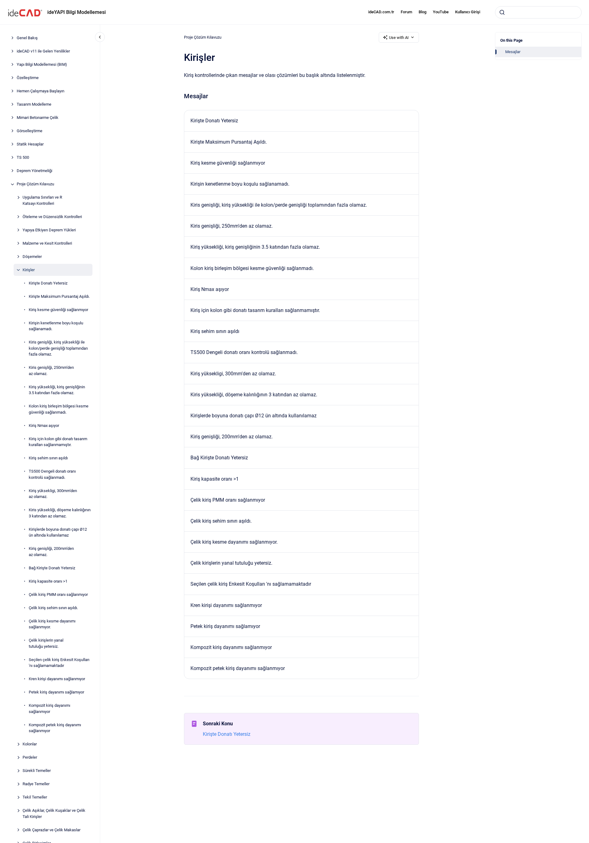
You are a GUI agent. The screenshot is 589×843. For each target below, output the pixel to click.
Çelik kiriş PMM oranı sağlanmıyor (58, 594)
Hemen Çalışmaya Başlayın (40, 91)
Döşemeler (32, 256)
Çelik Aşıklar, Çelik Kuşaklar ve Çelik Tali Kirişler (54, 813)
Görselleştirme (29, 131)
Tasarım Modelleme (34, 104)
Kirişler (29, 270)
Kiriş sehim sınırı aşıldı (48, 458)
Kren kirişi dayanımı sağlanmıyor (57, 679)
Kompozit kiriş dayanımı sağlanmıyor (49, 708)
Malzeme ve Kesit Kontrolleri (47, 243)
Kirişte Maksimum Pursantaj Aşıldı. (59, 296)
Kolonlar (30, 744)
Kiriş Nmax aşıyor (44, 425)
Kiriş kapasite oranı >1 (48, 581)
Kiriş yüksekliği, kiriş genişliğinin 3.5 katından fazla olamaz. (57, 390)
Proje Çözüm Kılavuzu (35, 184)
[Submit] (502, 12)
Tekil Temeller (35, 797)
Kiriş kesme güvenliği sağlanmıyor (58, 309)
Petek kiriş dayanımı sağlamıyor (56, 692)
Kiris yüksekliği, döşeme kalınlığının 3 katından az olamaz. (60, 513)
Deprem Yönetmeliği (34, 171)
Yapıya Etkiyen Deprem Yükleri (49, 230)
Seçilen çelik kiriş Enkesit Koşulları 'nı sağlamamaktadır (59, 662)
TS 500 (23, 157)
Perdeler (30, 757)
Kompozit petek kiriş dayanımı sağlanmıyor (55, 728)
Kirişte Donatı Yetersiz (48, 283)
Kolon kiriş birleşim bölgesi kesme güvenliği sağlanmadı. (58, 409)
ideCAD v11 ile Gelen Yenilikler (43, 51)
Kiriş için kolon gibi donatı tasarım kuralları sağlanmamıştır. (58, 441)
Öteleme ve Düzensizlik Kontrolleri (52, 216)
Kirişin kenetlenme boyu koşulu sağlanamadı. (56, 326)
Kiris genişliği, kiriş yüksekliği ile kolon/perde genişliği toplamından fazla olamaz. (58, 348)
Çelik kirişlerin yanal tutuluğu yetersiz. (46, 643)
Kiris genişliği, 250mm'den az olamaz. (51, 370)
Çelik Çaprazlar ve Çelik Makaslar (51, 830)
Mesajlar (512, 51)
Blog (422, 12)
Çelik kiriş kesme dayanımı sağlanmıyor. (52, 624)
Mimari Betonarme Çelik (37, 118)
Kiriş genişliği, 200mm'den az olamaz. (51, 551)
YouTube (441, 12)
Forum (406, 12)
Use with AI (399, 37)
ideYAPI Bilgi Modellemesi (76, 12)
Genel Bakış (27, 38)
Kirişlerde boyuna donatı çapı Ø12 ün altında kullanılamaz (58, 532)
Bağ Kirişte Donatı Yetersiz (52, 568)
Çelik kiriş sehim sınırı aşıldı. (53, 607)
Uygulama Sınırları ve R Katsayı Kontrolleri (42, 200)
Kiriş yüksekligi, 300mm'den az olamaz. (53, 493)
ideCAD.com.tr (381, 12)
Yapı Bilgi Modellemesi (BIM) (42, 64)
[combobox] (538, 12)
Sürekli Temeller (37, 771)
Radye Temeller (36, 784)
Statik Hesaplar (30, 144)
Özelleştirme (28, 78)
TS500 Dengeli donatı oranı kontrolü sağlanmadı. (52, 474)
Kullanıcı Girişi (467, 12)
